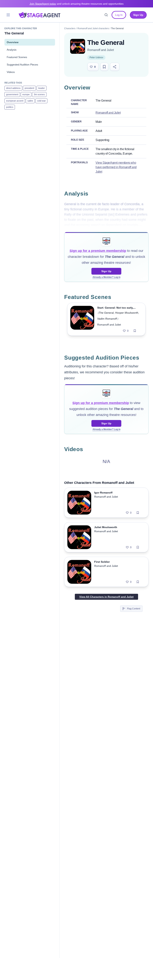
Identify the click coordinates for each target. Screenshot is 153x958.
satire (30, 101)
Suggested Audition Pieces (22, 64)
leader (41, 88)
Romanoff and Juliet (100, 50)
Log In (119, 14)
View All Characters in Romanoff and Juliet (106, 596)
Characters (69, 28)
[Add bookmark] (135, 331)
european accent (14, 101)
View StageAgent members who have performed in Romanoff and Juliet (116, 167)
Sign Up (106, 271)
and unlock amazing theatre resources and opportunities (76, 3)
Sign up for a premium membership (98, 251)
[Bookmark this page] (104, 67)
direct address (13, 88)
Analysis (11, 49)
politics (9, 107)
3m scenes (39, 94)
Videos (11, 72)
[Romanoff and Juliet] (77, 46)
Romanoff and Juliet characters (93, 28)
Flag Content (133, 608)
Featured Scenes (17, 57)
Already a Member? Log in (106, 277)
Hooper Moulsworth (126, 312)
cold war (41, 101)
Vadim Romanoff (107, 318)
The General (106, 312)
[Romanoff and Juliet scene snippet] (82, 319)
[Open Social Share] (114, 67)
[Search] (106, 15)
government (12, 94)
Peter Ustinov (96, 57)
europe (26, 94)
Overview (12, 42)
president (29, 88)
